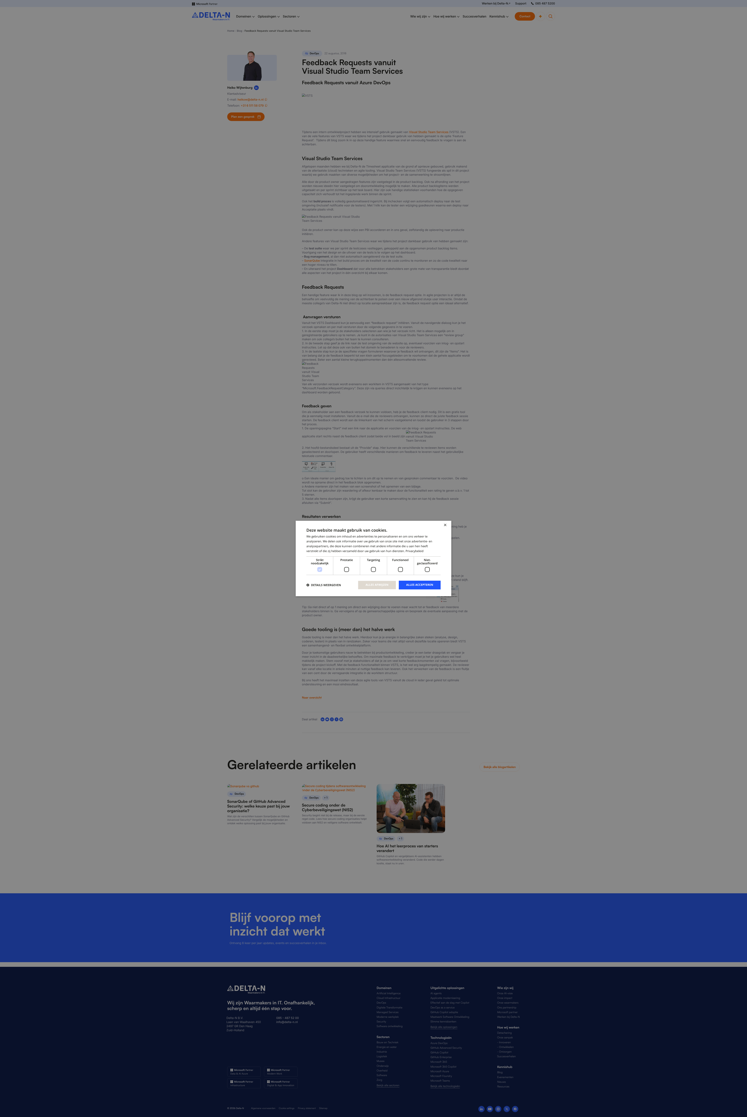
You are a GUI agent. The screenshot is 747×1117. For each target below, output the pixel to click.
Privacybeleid (414, 551)
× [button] (445, 525)
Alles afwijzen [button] (377, 585)
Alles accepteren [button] (419, 585)
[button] (323, 585)
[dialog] (373, 558)
